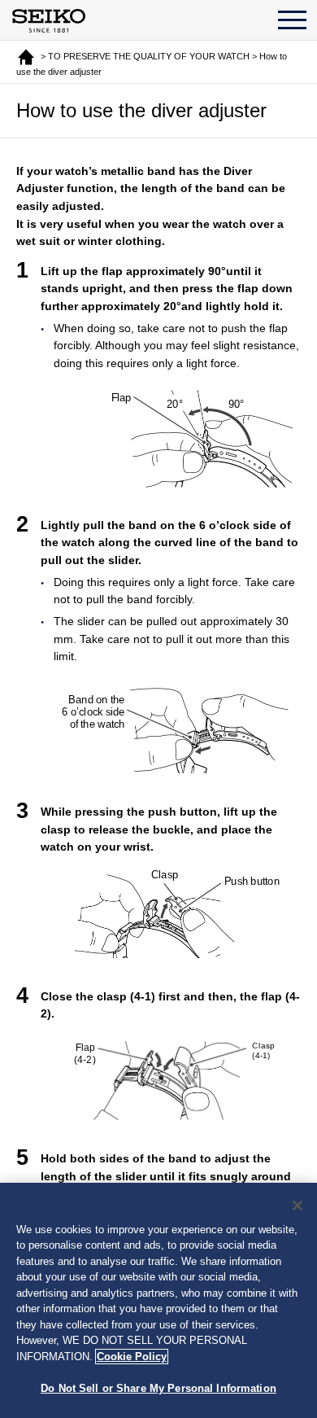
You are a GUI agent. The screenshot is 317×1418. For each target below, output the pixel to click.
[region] (158, 1300)
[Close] (297, 1205)
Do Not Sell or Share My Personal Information (158, 1388)
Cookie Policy (132, 1356)
